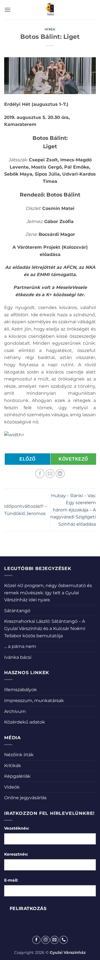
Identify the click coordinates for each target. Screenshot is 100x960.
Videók (12, 787)
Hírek (50, 29)
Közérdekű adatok (24, 722)
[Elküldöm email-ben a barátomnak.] (50, 473)
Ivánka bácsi (17, 657)
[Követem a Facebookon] (36, 940)
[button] (7, 9)
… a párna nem (20, 646)
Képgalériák (17, 776)
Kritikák (12, 765)
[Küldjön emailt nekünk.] (54, 940)
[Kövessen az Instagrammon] (45, 940)
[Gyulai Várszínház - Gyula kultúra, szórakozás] (50, 10)
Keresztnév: (16, 854)
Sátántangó (17, 610)
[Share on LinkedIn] (60, 473)
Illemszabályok (20, 689)
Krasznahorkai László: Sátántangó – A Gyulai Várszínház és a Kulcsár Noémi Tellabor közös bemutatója (44, 628)
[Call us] (63, 940)
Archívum (15, 711)
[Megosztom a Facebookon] (39, 473)
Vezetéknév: (16, 828)
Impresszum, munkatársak (34, 700)
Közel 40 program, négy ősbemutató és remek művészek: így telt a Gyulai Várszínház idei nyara (48, 592)
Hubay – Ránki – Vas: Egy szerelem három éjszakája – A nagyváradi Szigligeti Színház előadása (73, 510)
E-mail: (11, 880)
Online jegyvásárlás (25, 797)
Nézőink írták (19, 754)
